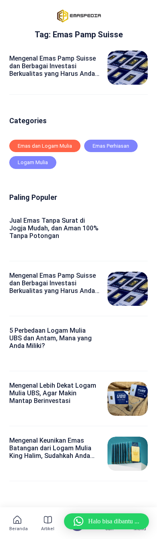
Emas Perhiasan (111, 146)
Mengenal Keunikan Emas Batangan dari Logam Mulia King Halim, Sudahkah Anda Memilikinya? (50, 448)
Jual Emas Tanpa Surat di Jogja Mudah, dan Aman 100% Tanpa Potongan (54, 228)
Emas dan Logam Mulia (45, 146)
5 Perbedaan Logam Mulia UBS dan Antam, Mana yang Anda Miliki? (50, 338)
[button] (106, 521)
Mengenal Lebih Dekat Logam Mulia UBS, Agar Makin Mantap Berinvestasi (52, 393)
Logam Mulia (33, 162)
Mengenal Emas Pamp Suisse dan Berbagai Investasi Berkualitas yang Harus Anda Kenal (52, 66)
